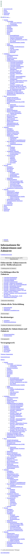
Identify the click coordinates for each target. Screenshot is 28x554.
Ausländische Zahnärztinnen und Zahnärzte (11, 325)
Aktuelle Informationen (12, 97)
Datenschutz (7, 13)
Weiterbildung (10, 478)
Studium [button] (9, 145)
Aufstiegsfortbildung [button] (12, 179)
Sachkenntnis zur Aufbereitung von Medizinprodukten (15, 94)
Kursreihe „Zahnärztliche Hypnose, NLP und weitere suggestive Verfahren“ (18, 82)
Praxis (5, 438)
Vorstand (9, 27)
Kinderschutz (10, 121)
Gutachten (9, 202)
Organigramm (13, 24)
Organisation (10, 363)
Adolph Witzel (10, 59)
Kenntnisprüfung (14, 154)
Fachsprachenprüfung (15, 152)
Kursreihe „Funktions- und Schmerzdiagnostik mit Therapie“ (18, 85)
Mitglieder (12, 158)
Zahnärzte (6, 469)
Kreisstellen (10, 28)
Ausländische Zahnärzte (13, 493)
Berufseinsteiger (5, 313)
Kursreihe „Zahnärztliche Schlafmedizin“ (16, 78)
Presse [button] (8, 34)
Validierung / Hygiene (12, 117)
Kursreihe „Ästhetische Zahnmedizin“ (15, 68)
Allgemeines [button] (10, 45)
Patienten (6, 532)
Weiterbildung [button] (10, 135)
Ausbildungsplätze (14, 174)
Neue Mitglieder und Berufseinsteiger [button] (16, 141)
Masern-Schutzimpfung (12, 120)
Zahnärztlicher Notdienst (13, 192)
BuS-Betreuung (11, 116)
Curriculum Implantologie (16, 63)
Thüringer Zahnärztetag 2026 (14, 90)
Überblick (12, 157)
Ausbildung (10, 513)
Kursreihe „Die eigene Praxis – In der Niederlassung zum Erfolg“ (18, 88)
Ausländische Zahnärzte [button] (13, 151)
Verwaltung (10, 31)
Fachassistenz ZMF (15, 183)
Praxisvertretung (11, 126)
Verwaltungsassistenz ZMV (16, 182)
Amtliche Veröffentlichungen (17, 46)
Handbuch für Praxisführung (14, 99)
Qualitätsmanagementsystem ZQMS (16, 101)
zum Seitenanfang (5, 552)
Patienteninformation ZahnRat (17, 42)
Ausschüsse (10, 29)
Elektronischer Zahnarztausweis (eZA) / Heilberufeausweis (14, 258)
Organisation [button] (10, 21)
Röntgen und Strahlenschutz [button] (14, 111)
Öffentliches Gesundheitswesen (17, 140)
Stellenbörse (10, 109)
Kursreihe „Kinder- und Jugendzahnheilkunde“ (16, 71)
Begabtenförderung (14, 176)
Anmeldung (13, 142)
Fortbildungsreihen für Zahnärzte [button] (15, 60)
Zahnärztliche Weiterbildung (7, 300)
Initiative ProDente (14, 198)
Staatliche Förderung (12, 58)
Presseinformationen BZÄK (17, 36)
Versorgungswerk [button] (11, 155)
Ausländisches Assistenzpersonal (15, 188)
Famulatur (12, 148)
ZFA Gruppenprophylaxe (16, 186)
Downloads (13, 162)
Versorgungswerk (8, 9)
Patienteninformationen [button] (12, 195)
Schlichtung (10, 203)
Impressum (6, 14)
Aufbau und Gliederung (16, 22)
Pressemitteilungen (14, 35)
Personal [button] (6, 165)
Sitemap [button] (3, 359)
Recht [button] (8, 103)
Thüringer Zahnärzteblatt (16, 38)
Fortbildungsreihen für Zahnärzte (8, 268)
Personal (6, 508)
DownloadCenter (11, 100)
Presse (5, 10)
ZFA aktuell (13, 41)
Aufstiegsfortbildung (12, 522)
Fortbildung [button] (6, 53)
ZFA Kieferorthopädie (15, 185)
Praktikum (12, 147)
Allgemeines (10, 387)
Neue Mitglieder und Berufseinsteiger (16, 484)
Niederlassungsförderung (16, 144)
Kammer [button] (6, 19)
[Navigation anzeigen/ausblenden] (9, 17)
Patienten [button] (6, 189)
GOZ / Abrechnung (11, 114)
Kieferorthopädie (14, 137)
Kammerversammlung (12, 25)
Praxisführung (10, 130)
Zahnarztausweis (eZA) (12, 131)
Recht (8, 445)
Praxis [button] (5, 96)
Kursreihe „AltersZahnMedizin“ (18, 76)
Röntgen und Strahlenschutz (14, 454)
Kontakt (6, 11)
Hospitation (13, 150)
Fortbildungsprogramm (12, 55)
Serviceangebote (11, 118)
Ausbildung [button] (10, 171)
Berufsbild (12, 172)
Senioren (9, 164)
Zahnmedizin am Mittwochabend (15, 92)
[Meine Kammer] (1, 1)
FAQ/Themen (13, 161)
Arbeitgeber (13, 159)
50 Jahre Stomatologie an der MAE (18, 39)
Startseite (6, 239)
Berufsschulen (13, 175)
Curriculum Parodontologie (16, 62)
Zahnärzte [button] (6, 127)
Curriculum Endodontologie (17, 66)
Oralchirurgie (13, 138)
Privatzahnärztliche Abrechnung (15, 200)
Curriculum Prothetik (15, 65)
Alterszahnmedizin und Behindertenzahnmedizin (13, 123)
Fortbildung (10, 128)
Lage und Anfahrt (14, 49)
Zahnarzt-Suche (11, 191)
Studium (9, 488)
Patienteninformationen (12, 537)
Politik (8, 44)
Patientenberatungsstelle (13, 193)
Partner (8, 32)
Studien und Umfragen (12, 134)
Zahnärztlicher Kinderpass (13, 199)
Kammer (6, 362)
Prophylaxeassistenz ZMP (16, 181)
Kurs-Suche (10, 56)
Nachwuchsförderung (12, 110)
